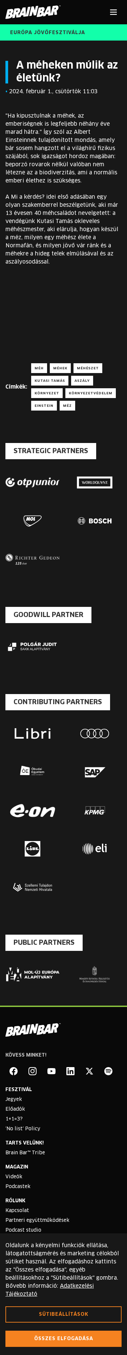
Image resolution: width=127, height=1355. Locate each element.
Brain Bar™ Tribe (25, 1153)
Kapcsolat (17, 1210)
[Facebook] (13, 1071)
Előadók (15, 1109)
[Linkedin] (70, 1071)
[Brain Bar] (34, 12)
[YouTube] (51, 1071)
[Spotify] (108, 1071)
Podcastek (17, 1186)
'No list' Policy (22, 1129)
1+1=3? (14, 1119)
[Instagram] (32, 1071)
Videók (13, 1177)
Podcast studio (23, 1230)
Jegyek (13, 1099)
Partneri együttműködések (37, 1220)
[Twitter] (89, 1071)
